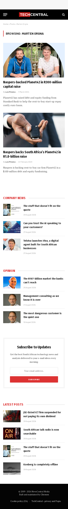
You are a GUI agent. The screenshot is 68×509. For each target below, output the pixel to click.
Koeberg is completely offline (40, 464)
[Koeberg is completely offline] (12, 468)
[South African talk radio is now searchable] (12, 434)
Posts (12, 24)
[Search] (63, 14)
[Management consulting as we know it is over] (12, 300)
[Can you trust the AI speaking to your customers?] (12, 227)
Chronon (45, 494)
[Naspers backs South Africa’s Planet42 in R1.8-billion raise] (34, 130)
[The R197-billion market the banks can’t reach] (12, 283)
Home (5, 24)
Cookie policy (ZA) (19, 501)
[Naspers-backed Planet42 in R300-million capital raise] (34, 60)
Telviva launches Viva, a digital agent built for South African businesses (41, 244)
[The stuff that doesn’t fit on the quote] (12, 210)
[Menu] (5, 14)
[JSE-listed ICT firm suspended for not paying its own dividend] (12, 416)
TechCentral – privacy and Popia (46, 501)
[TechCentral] (34, 14)
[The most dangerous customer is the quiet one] (12, 317)
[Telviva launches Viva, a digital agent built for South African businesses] (12, 245)
